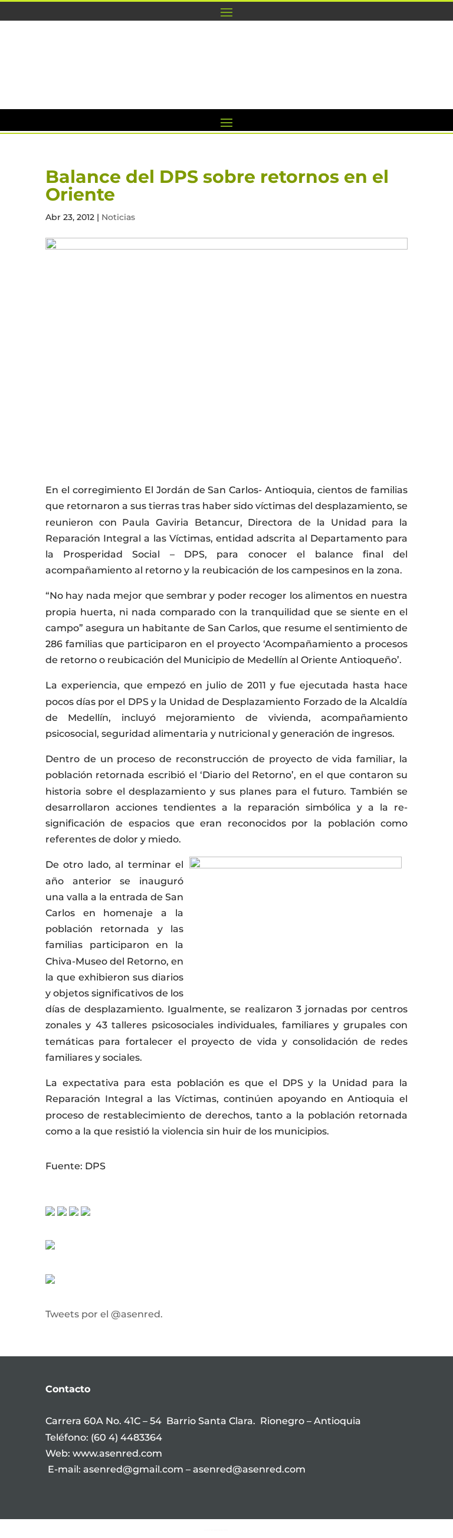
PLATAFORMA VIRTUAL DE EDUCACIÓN (234, 88)
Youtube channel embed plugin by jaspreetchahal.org (216, 1529)
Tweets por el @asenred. (104, 1314)
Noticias (118, 217)
